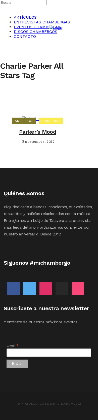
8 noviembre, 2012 (38, 142)
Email (12, 345)
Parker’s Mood (37, 132)
